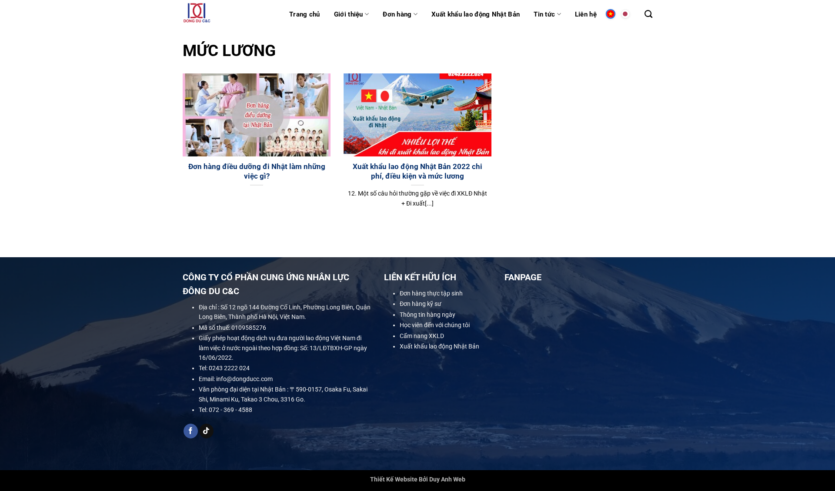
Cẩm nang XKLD (422, 335)
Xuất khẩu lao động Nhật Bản (475, 14)
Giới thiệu (348, 14)
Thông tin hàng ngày (427, 314)
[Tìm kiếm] (648, 14)
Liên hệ (586, 14)
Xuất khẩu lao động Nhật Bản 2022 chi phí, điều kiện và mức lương (417, 171)
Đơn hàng (397, 14)
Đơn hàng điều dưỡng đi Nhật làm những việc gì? (256, 171)
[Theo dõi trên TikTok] (206, 431)
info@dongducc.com (244, 378)
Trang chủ (304, 14)
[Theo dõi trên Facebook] (191, 431)
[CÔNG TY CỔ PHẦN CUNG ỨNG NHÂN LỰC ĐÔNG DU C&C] (229, 14)
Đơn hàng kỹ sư (420, 303)
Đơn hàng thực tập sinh (431, 293)
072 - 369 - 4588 (230, 409)
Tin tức (544, 14)
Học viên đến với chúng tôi (435, 325)
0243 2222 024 (229, 368)
